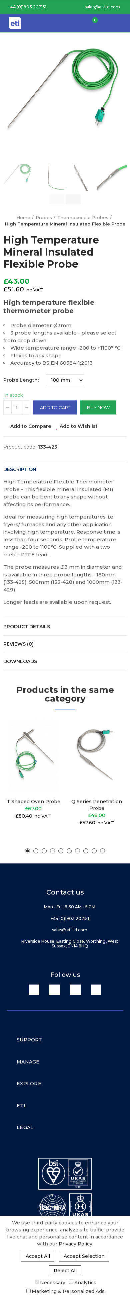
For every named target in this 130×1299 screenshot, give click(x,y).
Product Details (26, 627)
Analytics (85, 1282)
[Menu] (121, 23)
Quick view (47, 757)
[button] (24, 7)
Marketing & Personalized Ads (68, 1291)
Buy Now (98, 407)
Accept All (38, 1256)
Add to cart (55, 407)
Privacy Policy (75, 1244)
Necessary (52, 1282)
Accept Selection (84, 1256)
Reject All (65, 1271)
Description (19, 469)
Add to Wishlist (79, 426)
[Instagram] (96, 990)
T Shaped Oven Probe (33, 802)
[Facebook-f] (54, 990)
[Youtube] (75, 990)
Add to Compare (30, 426)
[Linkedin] (34, 990)
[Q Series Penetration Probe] (97, 756)
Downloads (20, 661)
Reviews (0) (18, 644)
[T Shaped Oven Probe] (33, 756)
